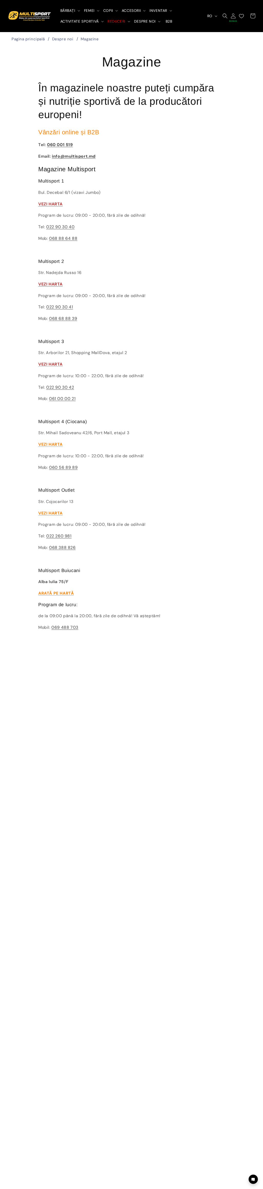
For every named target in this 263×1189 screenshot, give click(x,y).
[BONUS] (233, 15)
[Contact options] (253, 1179)
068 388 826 (62, 547)
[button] (69, 10)
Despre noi (62, 39)
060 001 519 (60, 144)
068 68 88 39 (63, 318)
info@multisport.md (74, 156)
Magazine (90, 39)
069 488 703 (64, 627)
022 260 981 (59, 536)
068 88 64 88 (63, 238)
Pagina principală (28, 39)
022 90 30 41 (59, 307)
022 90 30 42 (60, 387)
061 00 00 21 (62, 398)
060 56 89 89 (63, 467)
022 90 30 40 (60, 227)
